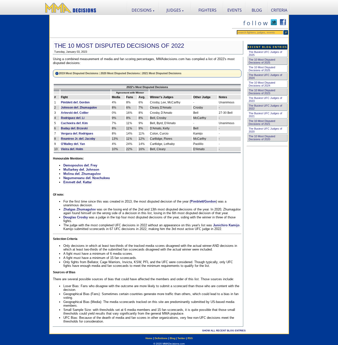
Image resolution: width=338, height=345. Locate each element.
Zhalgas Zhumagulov (79, 209)
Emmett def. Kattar (77, 182)
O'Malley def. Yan (73, 144)
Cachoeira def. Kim (74, 123)
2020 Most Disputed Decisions (120, 73)
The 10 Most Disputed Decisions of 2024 (262, 84)
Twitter (181, 338)
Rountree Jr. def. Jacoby (78, 138)
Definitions (161, 338)
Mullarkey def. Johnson (81, 169)
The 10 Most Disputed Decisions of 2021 (262, 122)
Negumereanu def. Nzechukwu (86, 178)
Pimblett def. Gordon (75, 102)
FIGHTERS (207, 10)
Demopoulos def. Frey (80, 165)
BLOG (257, 10)
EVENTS (234, 10)
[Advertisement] (141, 26)
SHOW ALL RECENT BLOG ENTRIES (224, 330)
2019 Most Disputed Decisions (78, 73)
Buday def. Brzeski (74, 128)
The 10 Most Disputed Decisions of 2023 (262, 92)
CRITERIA (279, 10)
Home (148, 338)
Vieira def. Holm (72, 149)
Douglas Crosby (75, 217)
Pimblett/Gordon (203, 201)
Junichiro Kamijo (226, 225)
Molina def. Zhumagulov (82, 174)
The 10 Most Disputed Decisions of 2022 (119, 45)
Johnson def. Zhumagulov (79, 107)
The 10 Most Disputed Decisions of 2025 (262, 61)
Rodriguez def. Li (72, 118)
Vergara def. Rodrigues (77, 133)
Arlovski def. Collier (75, 113)
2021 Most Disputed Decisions (161, 73)
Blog (172, 338)
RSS (190, 338)
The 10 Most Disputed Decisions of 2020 (262, 138)
